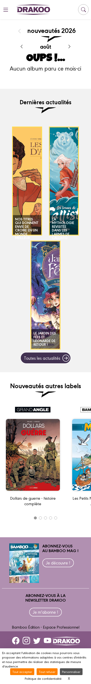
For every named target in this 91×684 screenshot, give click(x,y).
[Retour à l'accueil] (33, 9)
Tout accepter (22, 671)
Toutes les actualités (42, 358)
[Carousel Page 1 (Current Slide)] (35, 517)
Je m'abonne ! (45, 612)
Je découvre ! (58, 563)
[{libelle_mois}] (21, 46)
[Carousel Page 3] (45, 517)
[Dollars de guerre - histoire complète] (33, 492)
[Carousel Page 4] (50, 517)
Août (45, 46)
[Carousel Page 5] (55, 517)
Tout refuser (47, 671)
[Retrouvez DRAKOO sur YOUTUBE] (47, 640)
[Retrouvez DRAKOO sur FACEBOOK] (15, 640)
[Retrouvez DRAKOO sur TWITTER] (37, 640)
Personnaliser (71, 671)
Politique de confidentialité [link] (43, 678)
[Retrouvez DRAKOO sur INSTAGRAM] (26, 640)
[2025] (19, 30)
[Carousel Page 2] (40, 517)
